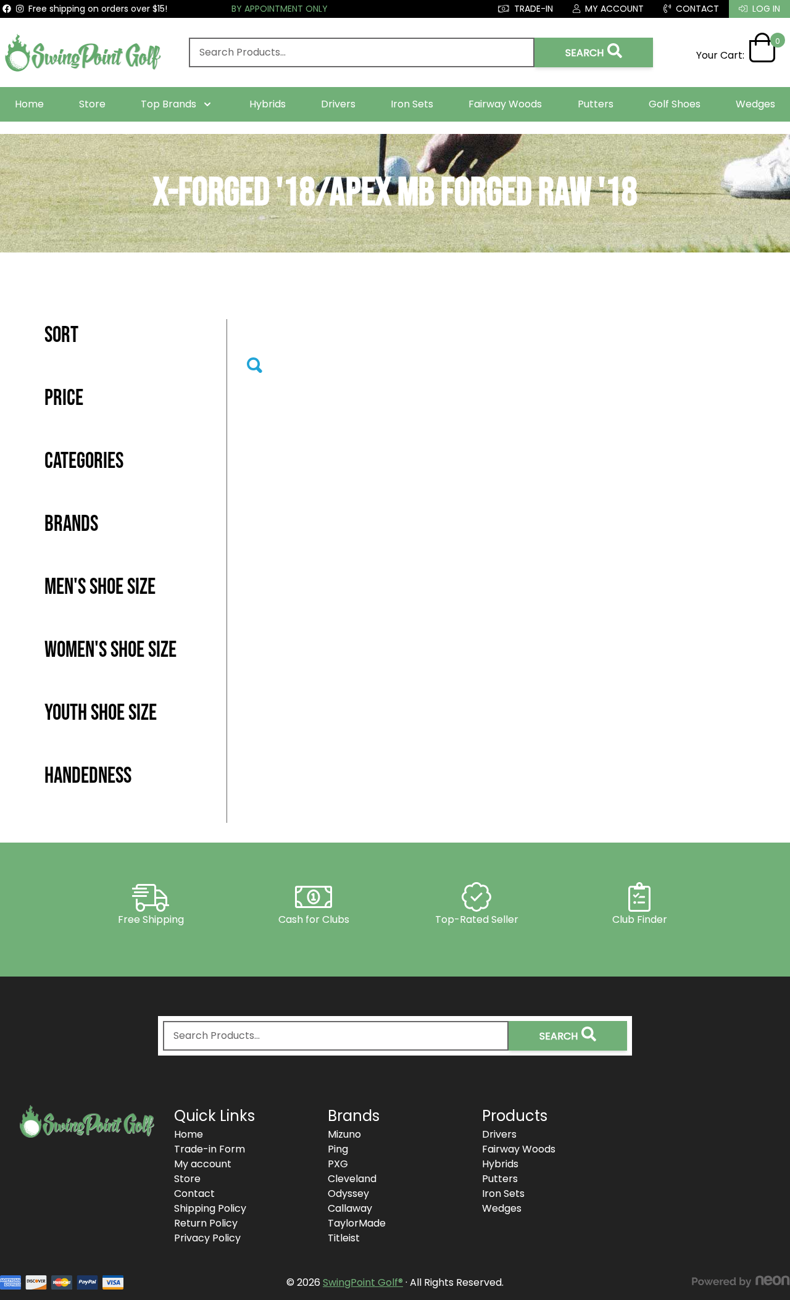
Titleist (344, 1238)
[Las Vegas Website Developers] (740, 1281)
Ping (338, 1149)
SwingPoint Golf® (363, 1282)
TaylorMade (357, 1223)
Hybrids (267, 104)
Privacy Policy (207, 1238)
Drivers (338, 104)
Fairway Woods (505, 104)
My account (202, 1164)
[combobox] (361, 52)
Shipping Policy (210, 1208)
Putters (595, 104)
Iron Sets (412, 104)
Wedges (755, 104)
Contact (194, 1193)
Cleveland (352, 1179)
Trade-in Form (209, 1149)
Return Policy (206, 1223)
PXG (338, 1164)
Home (29, 104)
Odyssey (348, 1193)
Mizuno (344, 1134)
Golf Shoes (675, 104)
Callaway (350, 1208)
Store (92, 104)
